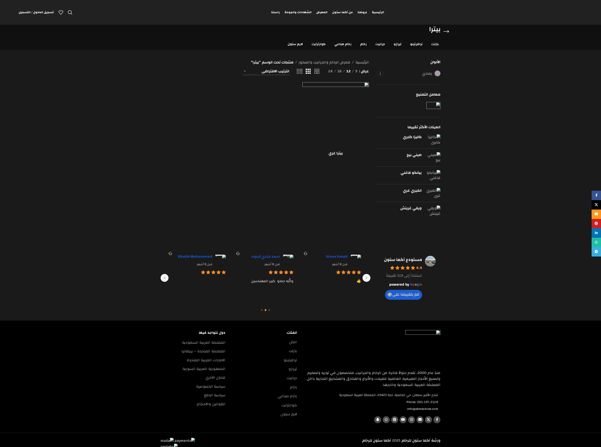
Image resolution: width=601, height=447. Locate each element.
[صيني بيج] (432, 157)
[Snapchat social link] (377, 419)
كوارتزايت (289, 405)
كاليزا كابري (412, 137)
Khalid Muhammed (195, 256)
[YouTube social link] (403, 419)
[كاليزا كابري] (432, 139)
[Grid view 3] (308, 71)
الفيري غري (412, 190)
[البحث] (70, 12)
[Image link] (422, 347)
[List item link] (372, 402)
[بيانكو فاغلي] (432, 175)
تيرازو (293, 369)
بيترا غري (335, 153)
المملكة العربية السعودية (203, 342)
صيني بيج (414, 154)
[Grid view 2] (317, 71)
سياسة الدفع (214, 395)
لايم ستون (289, 414)
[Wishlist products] (60, 12)
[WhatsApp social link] (386, 419)
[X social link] (428, 419)
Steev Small (336, 256)
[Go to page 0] (269, 310)
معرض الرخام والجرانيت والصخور (324, 62)
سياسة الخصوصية (210, 386)
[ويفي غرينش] (432, 211)
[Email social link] (420, 419)
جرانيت (292, 377)
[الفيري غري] (432, 193)
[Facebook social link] (436, 419)
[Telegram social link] (596, 252)
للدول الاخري (215, 377)
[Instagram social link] (411, 419)
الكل (293, 342)
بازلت (293, 350)
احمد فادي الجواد (265, 256)
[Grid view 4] (299, 71)
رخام (293, 387)
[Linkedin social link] (596, 233)
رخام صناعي (287, 396)
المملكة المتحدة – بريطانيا (203, 351)
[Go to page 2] (262, 310)
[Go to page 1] (265, 310)
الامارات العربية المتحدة (206, 360)
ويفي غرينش (411, 208)
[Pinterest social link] (394, 419)
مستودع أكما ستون (403, 260)
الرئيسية (362, 62)
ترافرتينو (290, 360)
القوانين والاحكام (211, 404)
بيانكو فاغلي (411, 172)
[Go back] (446, 31)
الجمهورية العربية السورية (203, 368)
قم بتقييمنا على (406, 294)
